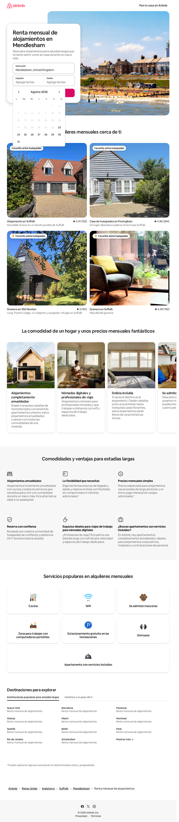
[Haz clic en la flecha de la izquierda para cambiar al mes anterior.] (19, 92)
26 (32, 134)
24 (18, 134)
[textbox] (28, 82)
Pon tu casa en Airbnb (153, 5)
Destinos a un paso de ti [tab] (78, 697)
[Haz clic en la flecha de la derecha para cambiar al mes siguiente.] (59, 92)
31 (18, 141)
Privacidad (81, 816)
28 (45, 134)
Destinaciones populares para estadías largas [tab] (33, 697)
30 (59, 134)
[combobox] (44, 70)
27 (39, 134)
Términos (96, 816)
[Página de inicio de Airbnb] (16, 5)
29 (52, 134)
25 (25, 134)
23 (59, 127)
